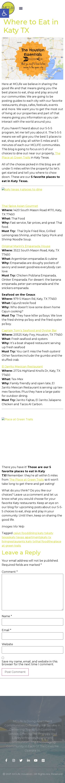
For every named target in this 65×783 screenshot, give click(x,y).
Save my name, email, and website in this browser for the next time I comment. (29, 663)
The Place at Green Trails (26, 479)
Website (7, 644)
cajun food (20, 533)
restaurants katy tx (22, 541)
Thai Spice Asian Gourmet (20, 206)
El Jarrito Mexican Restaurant (22, 366)
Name (7, 616)
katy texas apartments (26, 537)
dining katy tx (37, 533)
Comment (10, 571)
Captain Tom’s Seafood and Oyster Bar (29, 330)
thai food (41, 541)
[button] (21, 8)
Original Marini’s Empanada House (26, 246)
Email (6, 630)
